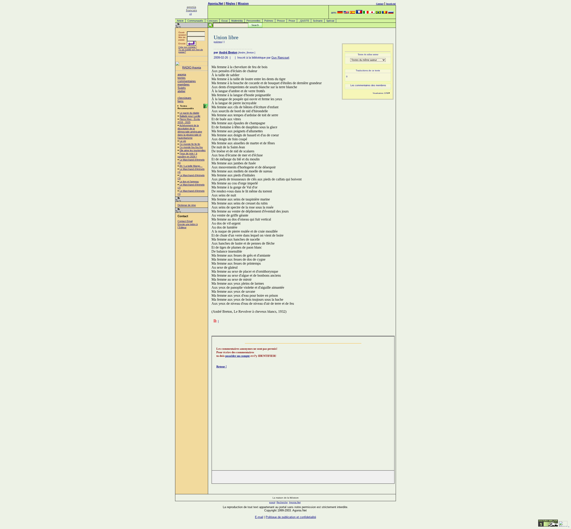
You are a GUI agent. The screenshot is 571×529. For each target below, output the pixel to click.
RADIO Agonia (191, 67)
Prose (292, 20)
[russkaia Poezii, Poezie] (390, 12)
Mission (243, 3)
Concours (212, 20)
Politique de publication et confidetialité (291, 517)
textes (182, 78)
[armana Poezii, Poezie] (333, 12)
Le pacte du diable (189, 113)
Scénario (318, 20)
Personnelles (253, 20)
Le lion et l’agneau (189, 181)
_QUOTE (304, 20)
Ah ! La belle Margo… (191, 166)
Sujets (182, 88)
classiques (184, 98)
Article (180, 20)
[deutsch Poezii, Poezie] (340, 12)
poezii (272, 502)
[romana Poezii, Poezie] (384, 12)
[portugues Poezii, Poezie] (378, 12)
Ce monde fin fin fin (190, 144)
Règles (230, 3)
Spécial (330, 20)
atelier (181, 91)
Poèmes (268, 20)
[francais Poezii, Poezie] (359, 12)
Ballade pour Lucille (190, 116)
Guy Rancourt (280, 57)
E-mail (259, 517)
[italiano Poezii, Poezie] (365, 12)
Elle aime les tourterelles (193, 150)
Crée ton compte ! (187, 47)
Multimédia (237, 20)
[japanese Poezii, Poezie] (372, 12)
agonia (182, 74)
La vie (183, 141)
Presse (281, 20)
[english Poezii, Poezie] (346, 12)
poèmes (218, 42)
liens (181, 101)
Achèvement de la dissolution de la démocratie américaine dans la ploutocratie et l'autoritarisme (190, 131)
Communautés (195, 20)
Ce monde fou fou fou (191, 147)
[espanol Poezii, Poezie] (352, 12)
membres (184, 84)
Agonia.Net (215, 3)
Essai (224, 20)
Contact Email (185, 221)
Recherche (282, 502)
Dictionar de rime (187, 205)
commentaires (187, 81)
